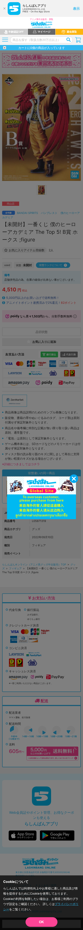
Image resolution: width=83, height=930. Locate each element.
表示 (76, 8)
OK (41, 922)
